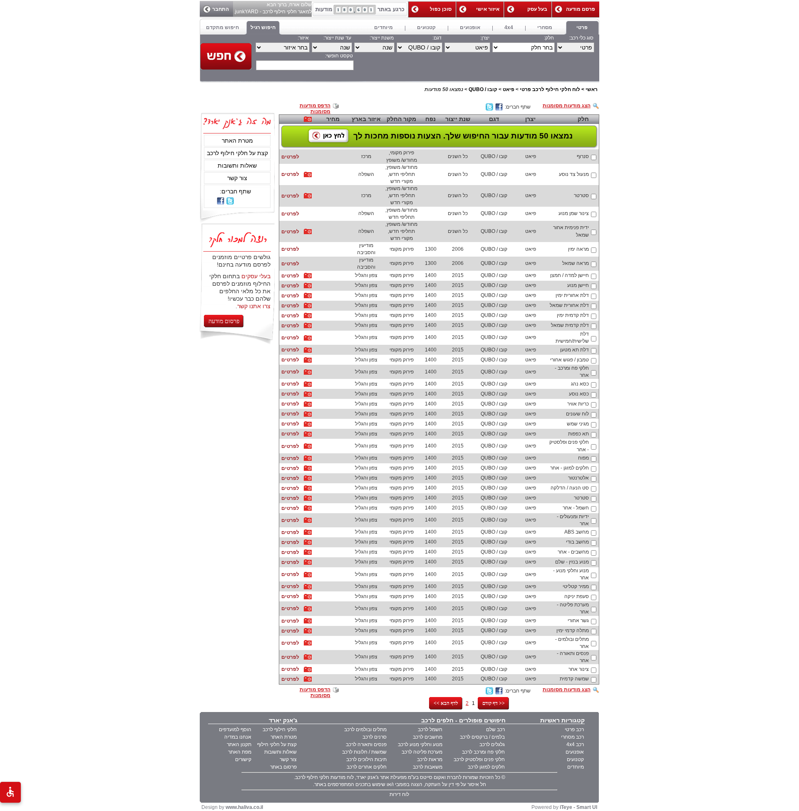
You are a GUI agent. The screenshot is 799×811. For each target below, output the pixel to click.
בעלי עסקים (255, 276)
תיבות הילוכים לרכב (366, 759)
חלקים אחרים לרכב (367, 767)
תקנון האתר (239, 744)
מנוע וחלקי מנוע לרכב (420, 744)
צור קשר (237, 178)
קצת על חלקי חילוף (277, 744)
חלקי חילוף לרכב (280, 729)
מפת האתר (239, 752)
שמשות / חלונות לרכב (364, 752)
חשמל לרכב (430, 729)
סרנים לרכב (374, 737)
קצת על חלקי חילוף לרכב (237, 153)
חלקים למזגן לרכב (486, 767)
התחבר (220, 9)
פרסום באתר (283, 767)
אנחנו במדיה (237, 737)
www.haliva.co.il (244, 807)
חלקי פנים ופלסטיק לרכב (479, 759)
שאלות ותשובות (237, 165)
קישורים (243, 759)
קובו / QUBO (483, 89)
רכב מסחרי (572, 737)
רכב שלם (495, 729)
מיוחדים (575, 767)
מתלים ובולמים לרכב (365, 729)
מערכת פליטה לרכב (422, 752)
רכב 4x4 (575, 744)
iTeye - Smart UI (578, 807)
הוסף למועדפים (235, 729)
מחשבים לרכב (427, 737)
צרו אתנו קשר (253, 306)
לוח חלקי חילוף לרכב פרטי (550, 89)
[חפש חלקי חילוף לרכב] (226, 56)
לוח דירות (399, 794)
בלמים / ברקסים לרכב (482, 737)
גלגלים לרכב (492, 744)
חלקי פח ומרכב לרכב (483, 752)
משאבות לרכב (427, 767)
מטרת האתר (237, 140)
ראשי (592, 89)
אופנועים (575, 752)
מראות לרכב (429, 759)
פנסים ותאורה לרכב (366, 744)
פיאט (508, 89)
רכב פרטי (574, 729)
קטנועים (575, 759)
